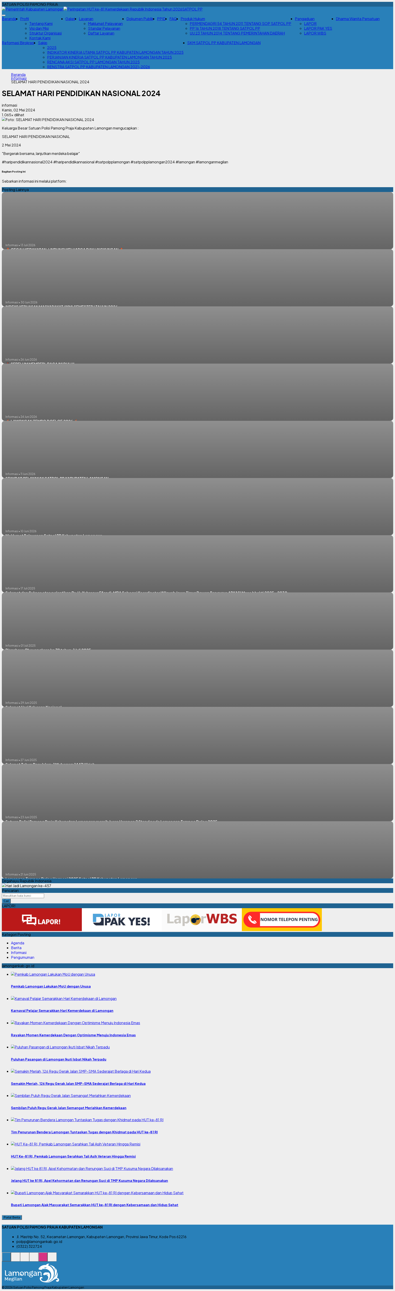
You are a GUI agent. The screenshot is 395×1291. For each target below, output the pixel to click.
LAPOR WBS (315, 33)
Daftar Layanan (101, 33)
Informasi (19, 78)
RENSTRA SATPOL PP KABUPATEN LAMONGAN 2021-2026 (98, 66)
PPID (161, 18)
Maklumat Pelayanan (105, 23)
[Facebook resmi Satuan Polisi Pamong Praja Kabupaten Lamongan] (24, 1259)
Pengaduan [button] (305, 18)
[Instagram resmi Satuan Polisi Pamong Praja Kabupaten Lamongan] (43, 1259)
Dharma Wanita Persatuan (358, 18)
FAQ (173, 18)
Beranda (9, 18)
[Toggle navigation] (3, 15)
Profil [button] (24, 18)
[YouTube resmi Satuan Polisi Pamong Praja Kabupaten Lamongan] (52, 1259)
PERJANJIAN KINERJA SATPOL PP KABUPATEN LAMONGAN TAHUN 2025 (109, 57)
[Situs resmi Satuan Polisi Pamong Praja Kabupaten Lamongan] (6, 1259)
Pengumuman (22, 957)
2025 (51, 47)
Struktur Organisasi (45, 33)
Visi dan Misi (39, 28)
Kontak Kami (40, 37)
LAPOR (310, 23)
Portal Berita (12, 1217)
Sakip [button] (42, 42)
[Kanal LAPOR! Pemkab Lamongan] (15, 1259)
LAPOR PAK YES (318, 28)
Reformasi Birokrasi (18, 42)
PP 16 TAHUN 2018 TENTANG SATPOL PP (225, 28)
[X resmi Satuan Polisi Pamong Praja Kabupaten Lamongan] (33, 1259)
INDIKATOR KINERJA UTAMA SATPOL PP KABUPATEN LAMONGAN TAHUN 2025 (115, 52)
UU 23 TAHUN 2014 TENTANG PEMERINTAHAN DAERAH (237, 33)
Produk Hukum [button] (193, 18)
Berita (16, 947)
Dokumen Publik (139, 18)
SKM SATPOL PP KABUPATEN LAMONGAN (224, 42)
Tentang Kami (41, 23)
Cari (6, 901)
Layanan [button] (86, 18)
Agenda (17, 942)
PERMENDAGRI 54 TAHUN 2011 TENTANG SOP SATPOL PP (240, 23)
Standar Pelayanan (104, 28)
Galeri (70, 18)
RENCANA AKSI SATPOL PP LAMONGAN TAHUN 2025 (93, 61)
